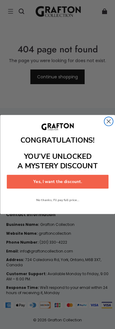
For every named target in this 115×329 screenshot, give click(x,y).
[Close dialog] (108, 121)
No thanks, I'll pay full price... (57, 200)
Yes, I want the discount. (57, 182)
